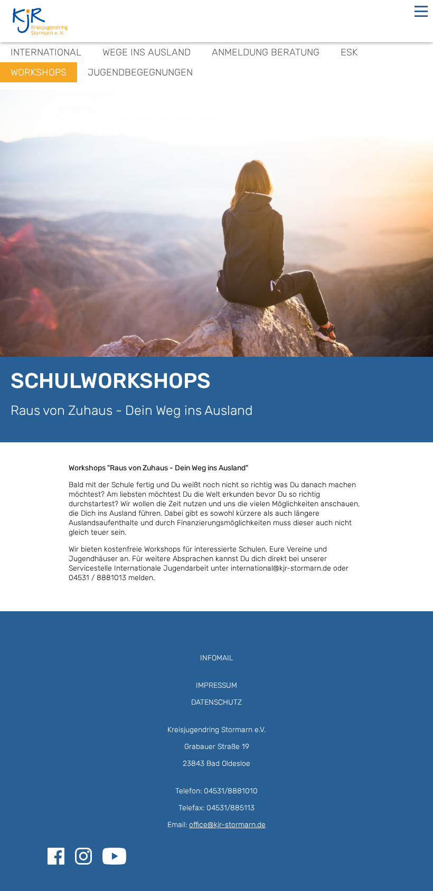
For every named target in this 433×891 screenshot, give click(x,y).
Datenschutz (216, 702)
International (46, 52)
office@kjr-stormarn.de (227, 824)
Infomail (216, 657)
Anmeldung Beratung (265, 52)
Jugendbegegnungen (140, 72)
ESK (349, 52)
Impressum (216, 685)
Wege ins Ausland (146, 52)
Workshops (39, 72)
